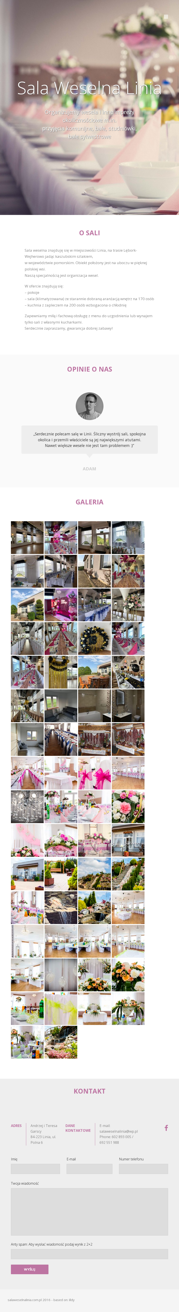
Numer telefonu (131, 1159)
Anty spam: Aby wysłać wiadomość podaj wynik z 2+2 (51, 1244)
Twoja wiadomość (25, 1183)
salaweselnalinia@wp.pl (119, 1131)
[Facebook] (166, 1127)
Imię (14, 1159)
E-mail (71, 1159)
